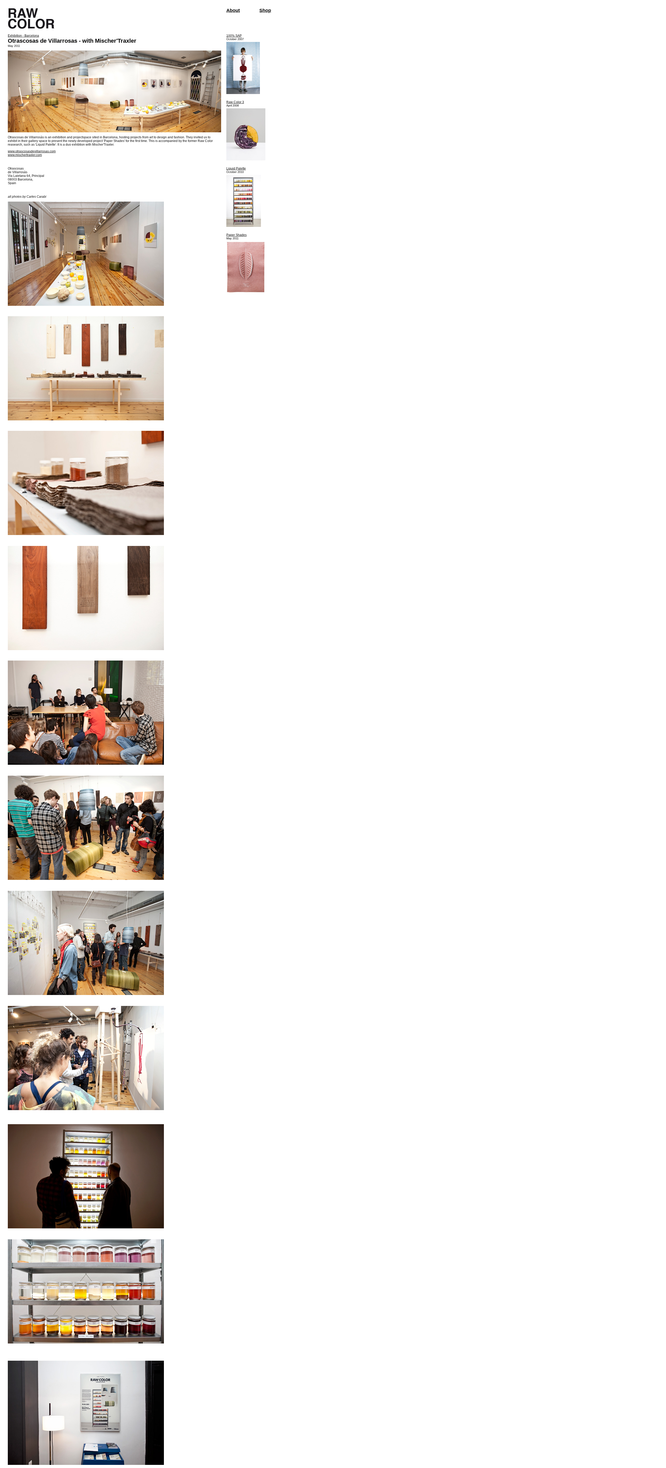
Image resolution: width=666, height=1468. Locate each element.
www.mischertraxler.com (25, 155)
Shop (265, 10)
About (233, 10)
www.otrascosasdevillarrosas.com (32, 151)
